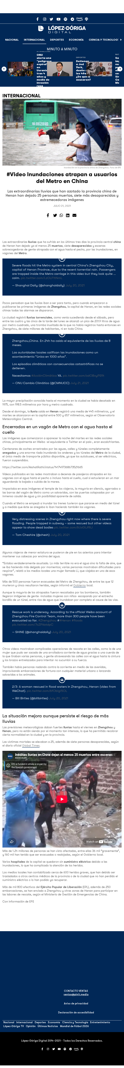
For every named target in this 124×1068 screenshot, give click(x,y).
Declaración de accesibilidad (76, 1012)
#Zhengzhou (47, 620)
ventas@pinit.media (76, 994)
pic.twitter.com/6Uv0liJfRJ (73, 527)
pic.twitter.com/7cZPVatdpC (32, 624)
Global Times (31, 745)
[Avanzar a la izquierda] (4, 69)
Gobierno (79, 585)
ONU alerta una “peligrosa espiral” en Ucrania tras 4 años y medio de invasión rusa (44, 70)
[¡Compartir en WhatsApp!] (61, 215)
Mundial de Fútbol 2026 (74, 1026)
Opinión (31, 1026)
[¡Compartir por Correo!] (74, 215)
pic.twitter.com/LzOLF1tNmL (41, 278)
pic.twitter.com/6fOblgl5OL (47, 691)
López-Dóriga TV (13, 1026)
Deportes (57, 39)
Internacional (34, 39)
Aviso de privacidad (76, 1003)
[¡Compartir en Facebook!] (48, 215)
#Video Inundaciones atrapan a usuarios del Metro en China (62, 177)
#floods (77, 620)
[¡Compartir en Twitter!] (55, 215)
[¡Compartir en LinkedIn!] (67, 215)
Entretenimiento (100, 1022)
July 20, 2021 (75, 285)
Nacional (12, 39)
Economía (76, 39)
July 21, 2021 (79, 383)
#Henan (65, 620)
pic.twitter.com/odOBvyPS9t (83, 375)
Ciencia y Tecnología (104, 39)
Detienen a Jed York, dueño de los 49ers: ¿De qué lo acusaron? (83, 70)
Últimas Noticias (48, 1026)
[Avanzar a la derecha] (121, 40)
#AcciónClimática (44, 375)
